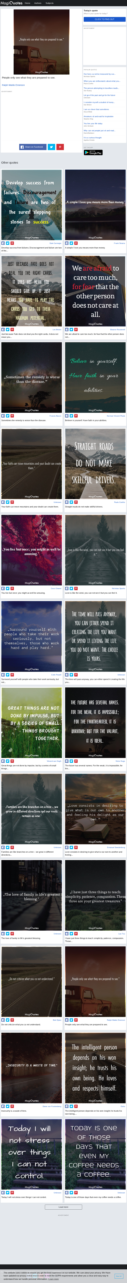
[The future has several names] (95, 722)
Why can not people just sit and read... (99, 130)
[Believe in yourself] (95, 377)
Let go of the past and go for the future (99, 95)
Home (27, 3)
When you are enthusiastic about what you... (102, 81)
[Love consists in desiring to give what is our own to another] (95, 809)
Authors (37, 3)
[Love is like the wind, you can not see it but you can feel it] (95, 550)
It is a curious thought (93, 138)
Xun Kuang (88, 91)
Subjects (50, 3)
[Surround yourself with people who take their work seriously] (31, 636)
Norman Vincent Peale (116, 416)
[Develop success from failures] (31, 205)
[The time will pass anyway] (95, 636)
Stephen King (88, 119)
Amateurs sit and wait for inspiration (98, 116)
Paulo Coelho (88, 83)
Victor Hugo (120, 761)
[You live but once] (31, 550)
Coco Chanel (56, 588)
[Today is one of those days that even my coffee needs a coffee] (95, 1154)
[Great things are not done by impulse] (31, 722)
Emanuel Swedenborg (116, 847)
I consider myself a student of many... (99, 102)
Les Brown (57, 330)
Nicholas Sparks (89, 76)
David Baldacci (89, 133)
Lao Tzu (121, 934)
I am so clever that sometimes (96, 109)
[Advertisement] (41, 117)
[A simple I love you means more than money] (95, 205)
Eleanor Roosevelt (117, 330)
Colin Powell (56, 675)
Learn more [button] (53, 1279)
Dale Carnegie (55, 243)
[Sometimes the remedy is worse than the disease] (31, 377)
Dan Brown (88, 105)
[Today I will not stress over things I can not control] (31, 1154)
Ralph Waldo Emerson (13, 85)
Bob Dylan (57, 1020)
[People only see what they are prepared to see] (95, 981)
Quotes (93, 152)
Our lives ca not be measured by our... (100, 74)
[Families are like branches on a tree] (31, 809)
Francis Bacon (55, 416)
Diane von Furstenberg (52, 1106)
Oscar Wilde (88, 112)
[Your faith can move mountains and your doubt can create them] (31, 464)
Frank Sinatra (119, 243)
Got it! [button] (119, 1276)
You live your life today (93, 123)
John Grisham (88, 126)
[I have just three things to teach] (95, 895)
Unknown (87, 98)
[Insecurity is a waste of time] (31, 1068)
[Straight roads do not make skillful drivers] (95, 464)
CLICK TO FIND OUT (104, 19)
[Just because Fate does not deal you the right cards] (31, 291)
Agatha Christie (89, 140)
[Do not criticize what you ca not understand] (31, 981)
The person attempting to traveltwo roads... (101, 88)
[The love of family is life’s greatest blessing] (31, 895)
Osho (123, 1106)
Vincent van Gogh (54, 761)
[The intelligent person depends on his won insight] (95, 1068)
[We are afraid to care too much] (95, 291)
